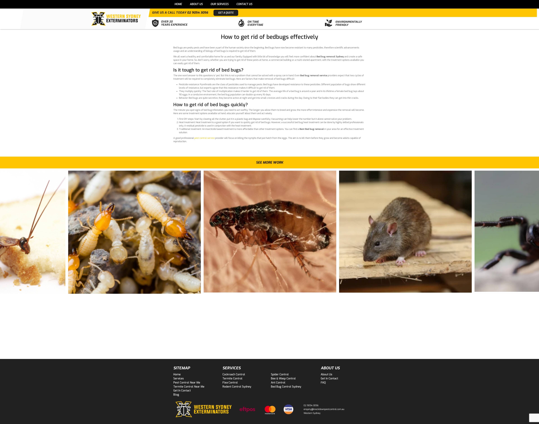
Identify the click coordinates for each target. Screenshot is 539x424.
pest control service (204, 138)
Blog (176, 394)
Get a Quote (226, 12)
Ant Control (278, 382)
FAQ (323, 382)
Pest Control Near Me (186, 382)
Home (178, 4)
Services (178, 378)
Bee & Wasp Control (283, 378)
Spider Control (280, 374)
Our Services (220, 4)
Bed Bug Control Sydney (286, 386)
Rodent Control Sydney (236, 386)
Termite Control (232, 378)
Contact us (244, 4)
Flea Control (230, 382)
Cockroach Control (233, 374)
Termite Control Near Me (188, 386)
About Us (196, 4)
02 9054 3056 (197, 13)
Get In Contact (182, 390)
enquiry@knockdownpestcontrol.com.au (324, 409)
